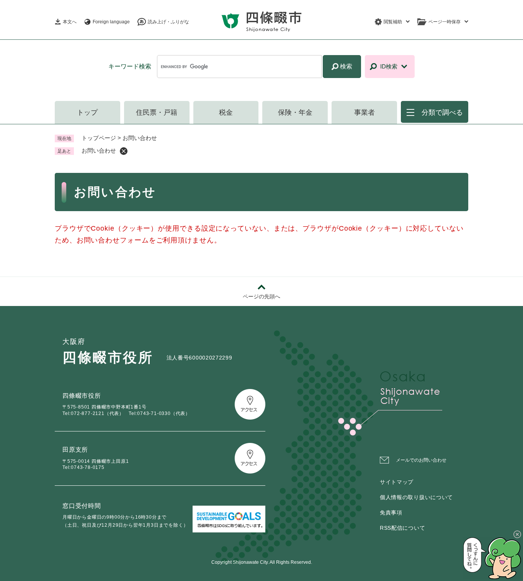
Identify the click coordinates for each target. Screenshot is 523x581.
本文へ (70, 21)
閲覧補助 (393, 21)
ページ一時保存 (444, 21)
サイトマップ (396, 482)
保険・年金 (295, 112)
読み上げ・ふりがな (168, 21)
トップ (87, 112)
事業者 (364, 112)
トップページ (99, 138)
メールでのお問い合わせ (421, 460)
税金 (226, 112)
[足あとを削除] (123, 151)
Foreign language (111, 21)
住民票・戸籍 (156, 112)
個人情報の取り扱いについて (416, 497)
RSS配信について (402, 528)
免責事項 (391, 512)
